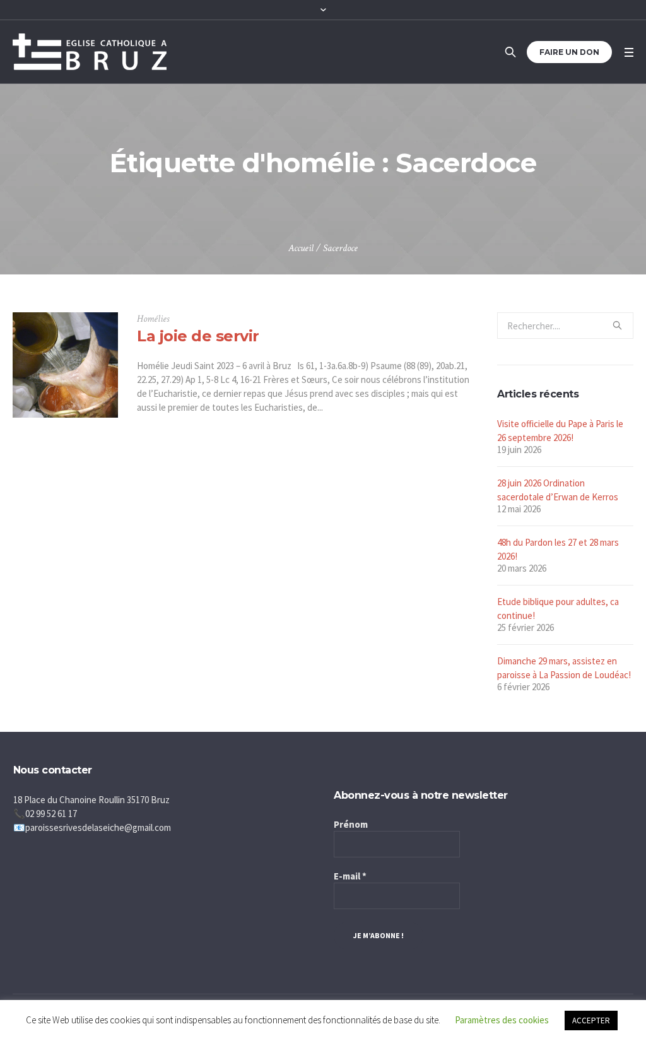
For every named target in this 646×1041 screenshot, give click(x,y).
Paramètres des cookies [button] (502, 1020)
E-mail (350, 876)
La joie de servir (198, 336)
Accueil (301, 248)
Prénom (351, 824)
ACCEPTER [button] (591, 1020)
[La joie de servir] (65, 365)
